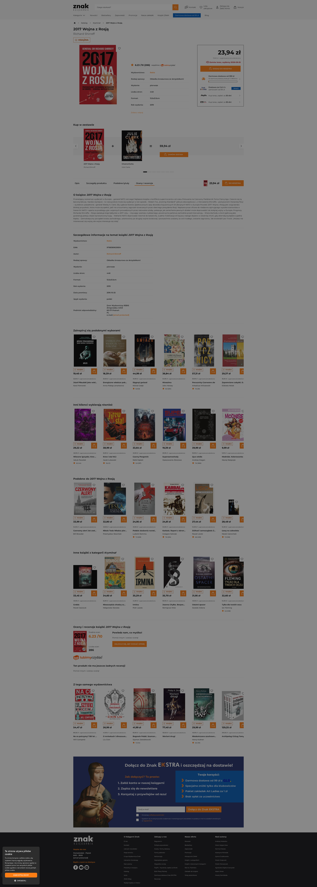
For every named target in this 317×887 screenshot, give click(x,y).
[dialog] (21, 866)
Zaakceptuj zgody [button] (21, 875)
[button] (21, 880)
